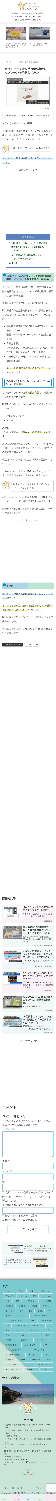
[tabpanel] (16, 37)
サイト (5, 1182)
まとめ (14, 263)
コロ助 (28, 1420)
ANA (29, 644)
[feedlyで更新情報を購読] (25, 1472)
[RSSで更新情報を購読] (31, 1472)
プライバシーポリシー (15, 1488)
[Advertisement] (28, 200)
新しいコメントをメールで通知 (21, 1215)
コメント (8, 1129)
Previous (2, 37)
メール (7, 1171)
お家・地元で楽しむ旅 (13, 644)
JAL (36, 644)
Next (53, 37)
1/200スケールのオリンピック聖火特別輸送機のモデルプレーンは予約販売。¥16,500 (29, 247)
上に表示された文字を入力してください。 (24, 1205)
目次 (24, 236)
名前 (6, 1160)
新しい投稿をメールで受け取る (21, 1220)
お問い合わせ (41, 1488)
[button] (50, 806)
